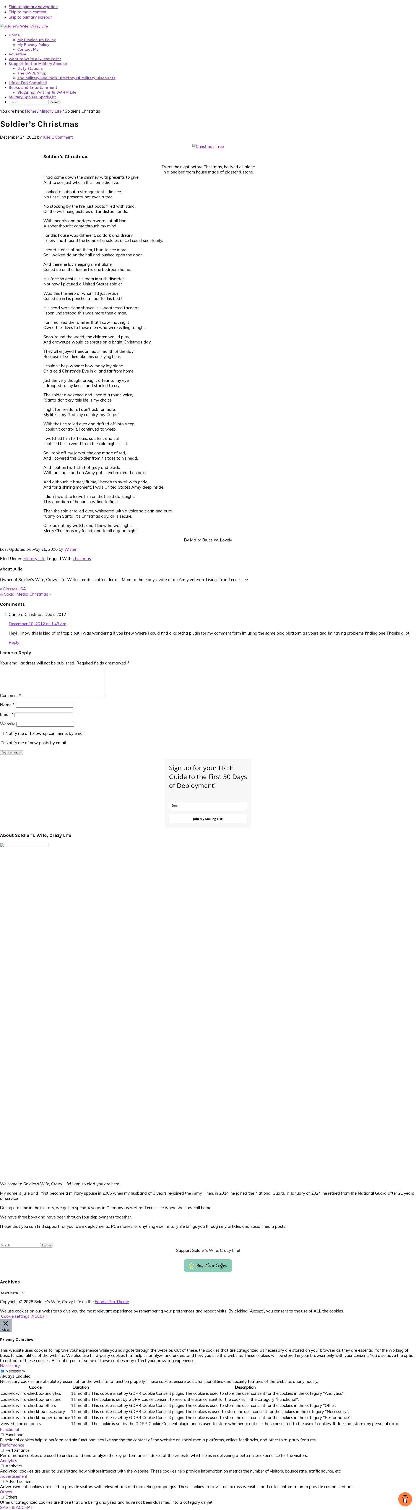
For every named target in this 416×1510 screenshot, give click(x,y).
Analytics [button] (8, 1460)
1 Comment (62, 137)
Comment (10, 695)
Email (6, 714)
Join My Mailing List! (208, 819)
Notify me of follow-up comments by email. (45, 733)
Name (7, 704)
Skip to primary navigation (33, 6)
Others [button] (6, 1491)
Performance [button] (12, 1445)
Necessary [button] (10, 1365)
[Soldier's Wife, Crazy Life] (24, 26)
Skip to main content (28, 12)
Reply (14, 642)
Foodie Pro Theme (112, 1301)
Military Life (34, 558)
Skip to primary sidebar (30, 17)
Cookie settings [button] (15, 1316)
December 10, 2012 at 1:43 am (37, 623)
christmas (82, 558)
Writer (70, 549)
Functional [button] (9, 1429)
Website (7, 723)
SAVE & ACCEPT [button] (16, 1507)
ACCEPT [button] (39, 1316)
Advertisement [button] (13, 1476)
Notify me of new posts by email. (36, 742)
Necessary (15, 1371)
